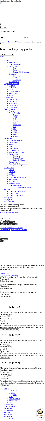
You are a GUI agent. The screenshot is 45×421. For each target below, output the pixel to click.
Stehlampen (13, 103)
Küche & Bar (9, 168)
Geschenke (8, 197)
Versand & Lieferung (7, 250)
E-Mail (2, 321)
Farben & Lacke (14, 113)
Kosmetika (17, 156)
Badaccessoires (14, 154)
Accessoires (13, 162)
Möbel (6, 60)
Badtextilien (13, 93)
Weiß (15, 117)
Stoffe (11, 95)
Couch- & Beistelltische (21, 72)
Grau (15, 133)
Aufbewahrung (14, 150)
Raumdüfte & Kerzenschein (18, 164)
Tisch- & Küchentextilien (17, 178)
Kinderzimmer (14, 82)
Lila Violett (17, 125)
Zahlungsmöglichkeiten (8, 252)
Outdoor (7, 189)
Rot (14, 123)
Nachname (4, 319)
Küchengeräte (13, 181)
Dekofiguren (13, 142)
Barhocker (16, 76)
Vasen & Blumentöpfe (16, 152)
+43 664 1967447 (9, 222)
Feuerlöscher (17, 185)
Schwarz (16, 136)
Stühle (15, 78)
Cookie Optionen (6, 256)
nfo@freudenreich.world (8, 224)
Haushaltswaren (14, 183)
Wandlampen (13, 105)
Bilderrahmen (13, 148)
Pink (14, 127)
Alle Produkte (9, 201)
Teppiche (27, 42)
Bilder (11, 146)
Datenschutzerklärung (19, 325)
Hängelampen (13, 99)
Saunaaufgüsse (18, 158)
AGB (2, 241)
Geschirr (12, 172)
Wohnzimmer (13, 66)
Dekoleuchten (13, 107)
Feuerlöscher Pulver (24, 187)
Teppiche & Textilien (15, 42)
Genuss (11, 170)
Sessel (15, 70)
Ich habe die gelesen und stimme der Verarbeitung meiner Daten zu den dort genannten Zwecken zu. (22, 326)
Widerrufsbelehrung (7, 254)
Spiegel (11, 144)
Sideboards (17, 80)
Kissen (11, 90)
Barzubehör (13, 179)
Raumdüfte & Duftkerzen (22, 166)
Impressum (4, 239)
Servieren (12, 176)
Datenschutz (4, 258)
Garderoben (17, 64)
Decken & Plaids (14, 91)
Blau (14, 129)
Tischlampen (13, 101)
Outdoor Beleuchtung (16, 195)
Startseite (3, 42)
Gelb (14, 119)
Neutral (15, 115)
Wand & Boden (9, 109)
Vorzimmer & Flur (15, 62)
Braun (15, 134)
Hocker (15, 68)
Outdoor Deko (14, 193)
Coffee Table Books (16, 140)
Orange (15, 121)
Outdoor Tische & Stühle (17, 191)
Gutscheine (8, 199)
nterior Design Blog (7, 237)
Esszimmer (12, 74)
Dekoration (8, 138)
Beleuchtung (8, 97)
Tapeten (11, 111)
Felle (14, 88)
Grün (15, 131)
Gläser (11, 174)
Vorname (3, 316)
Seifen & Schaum (19, 160)
